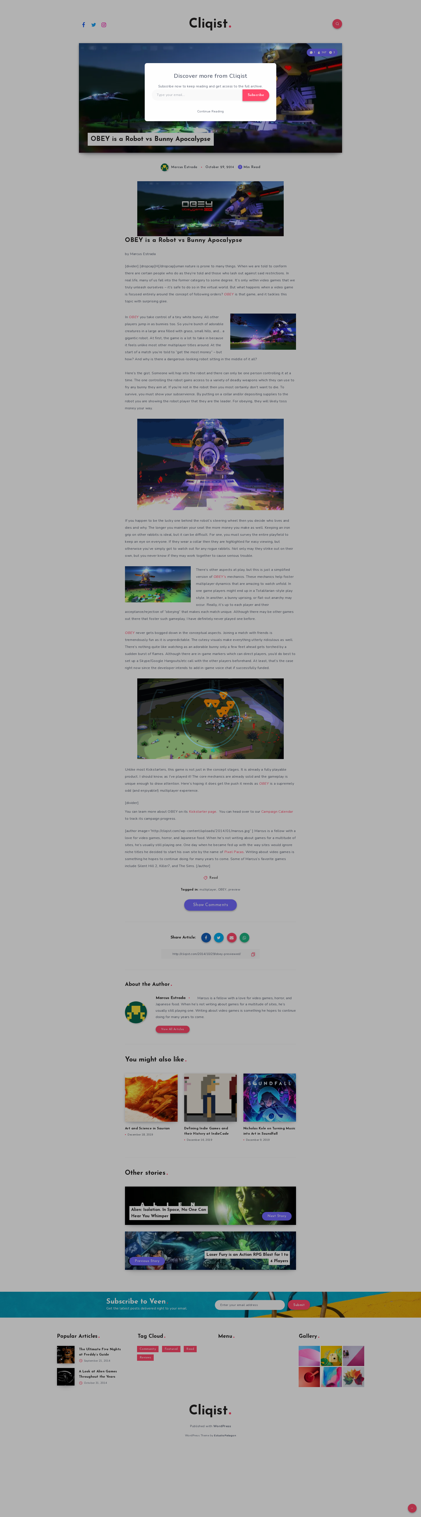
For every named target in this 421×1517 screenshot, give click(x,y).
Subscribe (256, 95)
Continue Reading (210, 111)
